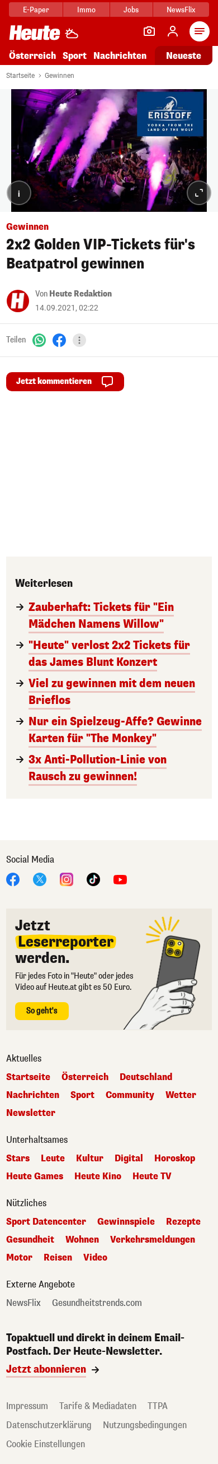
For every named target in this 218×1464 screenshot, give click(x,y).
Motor (19, 1257)
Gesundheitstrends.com (97, 1303)
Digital (129, 1158)
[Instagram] (66, 879)
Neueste (183, 56)
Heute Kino (97, 1176)
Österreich (32, 56)
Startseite (20, 76)
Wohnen (82, 1239)
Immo (86, 9)
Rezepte (183, 1221)
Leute (53, 1158)
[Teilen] (79, 340)
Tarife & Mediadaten (97, 1406)
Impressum (27, 1406)
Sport (75, 56)
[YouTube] (120, 879)
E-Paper (36, 9)
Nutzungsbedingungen (145, 1425)
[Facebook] (59, 340)
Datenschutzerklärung (49, 1425)
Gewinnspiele (126, 1221)
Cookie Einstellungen (45, 1444)
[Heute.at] (34, 32)
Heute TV (152, 1176)
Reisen (58, 1257)
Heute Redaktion (80, 294)
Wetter (180, 1095)
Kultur (89, 1158)
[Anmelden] (172, 31)
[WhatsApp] (39, 340)
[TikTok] (93, 879)
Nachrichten (32, 1095)
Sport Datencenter (46, 1221)
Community (130, 1095)
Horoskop (174, 1158)
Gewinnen (59, 76)
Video (95, 1257)
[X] (39, 879)
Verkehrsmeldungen (152, 1239)
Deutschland (146, 1077)
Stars (18, 1158)
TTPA (158, 1406)
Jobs (131, 9)
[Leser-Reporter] (149, 31)
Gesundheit (30, 1239)
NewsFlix (181, 9)
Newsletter (30, 1113)
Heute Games (34, 1176)
